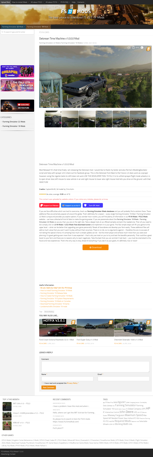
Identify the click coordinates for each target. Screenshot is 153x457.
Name (44, 374)
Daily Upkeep (107, 406)
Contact (12, 454)
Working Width (122, 424)
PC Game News (52, 443)
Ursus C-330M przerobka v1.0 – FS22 (28, 413)
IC (104, 412)
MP (110, 418)
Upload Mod (5, 2)
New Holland (129, 418)
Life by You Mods (8, 446)
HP (148, 408)
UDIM (110, 424)
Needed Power (117, 418)
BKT (124, 402)
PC (135, 418)
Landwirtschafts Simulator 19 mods (53, 306)
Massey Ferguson (116, 415)
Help (73, 2)
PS (104, 421)
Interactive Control (112, 412)
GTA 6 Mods (6, 440)
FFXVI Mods (20, 446)
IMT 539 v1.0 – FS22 (21, 403)
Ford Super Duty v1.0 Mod (87, 340)
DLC (114, 405)
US (113, 424)
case (127, 402)
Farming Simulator (125, 405)
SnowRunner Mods (107, 440)
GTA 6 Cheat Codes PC (48, 440)
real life (111, 421)
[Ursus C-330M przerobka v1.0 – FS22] (7, 416)
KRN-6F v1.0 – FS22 (21, 423)
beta (115, 402)
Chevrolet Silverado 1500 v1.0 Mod (128, 340)
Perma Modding (49, 311)
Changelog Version (134, 402)
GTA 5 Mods (133, 443)
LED (135, 412)
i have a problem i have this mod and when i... (71, 406)
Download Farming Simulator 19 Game (54, 304)
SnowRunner (40, 443)
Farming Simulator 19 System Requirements (57, 298)
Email (100, 374)
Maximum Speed (134, 415)
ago (104, 402)
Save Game (93, 443)
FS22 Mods (62, 440)
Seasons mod (135, 421)
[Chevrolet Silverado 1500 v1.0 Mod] (133, 327)
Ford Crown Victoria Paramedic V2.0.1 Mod (56, 340)
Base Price (110, 402)
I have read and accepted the (61, 383)
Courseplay (143, 402)
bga (120, 402)
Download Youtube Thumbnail (23, 443)
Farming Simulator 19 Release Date (53, 293)
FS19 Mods (5, 452)
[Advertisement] (95, 145)
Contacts (81, 2)
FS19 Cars (44, 32)
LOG (138, 412)
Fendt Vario (117, 409)
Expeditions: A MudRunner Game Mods (73, 443)
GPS (143, 409)
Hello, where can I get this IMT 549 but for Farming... (74, 413)
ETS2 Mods (143, 443)
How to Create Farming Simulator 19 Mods (56, 296)
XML (130, 424)
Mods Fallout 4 (41, 446)
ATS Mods (119, 440)
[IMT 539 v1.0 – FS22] (7, 406)
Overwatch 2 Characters (90, 440)
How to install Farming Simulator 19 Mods (56, 290)
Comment (45, 359)
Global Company (134, 409)
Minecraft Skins (73, 440)
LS (141, 412)
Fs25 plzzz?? (58, 428)
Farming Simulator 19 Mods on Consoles (55, 301)
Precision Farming (145, 418)
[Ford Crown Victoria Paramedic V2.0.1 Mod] (58, 327)
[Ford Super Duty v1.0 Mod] (95, 327)
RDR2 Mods (103, 443)
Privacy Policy (72, 383)
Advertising (5, 454)
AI (106, 402)
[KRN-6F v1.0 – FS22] (7, 425)
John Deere (126, 412)
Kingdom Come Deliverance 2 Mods (25, 440)
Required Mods (123, 421)
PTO (107, 421)
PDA (137, 418)
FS (126, 409)
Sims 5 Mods (129, 440)
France (123, 409)
